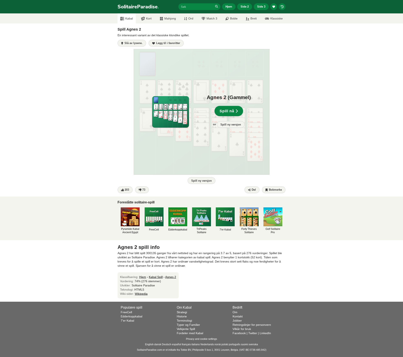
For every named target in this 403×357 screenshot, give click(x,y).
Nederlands (207, 344)
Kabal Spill (156, 277)
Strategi (182, 312)
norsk (218, 344)
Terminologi (184, 320)
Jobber (237, 320)
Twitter (252, 333)
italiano (195, 344)
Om (235, 312)
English (149, 344)
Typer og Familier (188, 324)
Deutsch (166, 344)
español (176, 344)
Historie (182, 316)
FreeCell (126, 312)
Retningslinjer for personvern (252, 324)
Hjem (228, 6)
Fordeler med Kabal (190, 333)
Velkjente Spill (186, 329)
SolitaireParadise (138, 6)
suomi (244, 344)
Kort (149, 18)
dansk (157, 344)
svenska (253, 344)
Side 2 (245, 6)
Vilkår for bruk (242, 329)
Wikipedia (141, 293)
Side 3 (261, 6)
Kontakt (238, 316)
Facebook (239, 333)
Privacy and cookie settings (201, 339)
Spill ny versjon (230, 124)
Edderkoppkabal (131, 316)
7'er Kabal (127, 320)
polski (224, 344)
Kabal (129, 18)
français (186, 344)
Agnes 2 (170, 277)
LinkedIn (265, 333)
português (234, 344)
